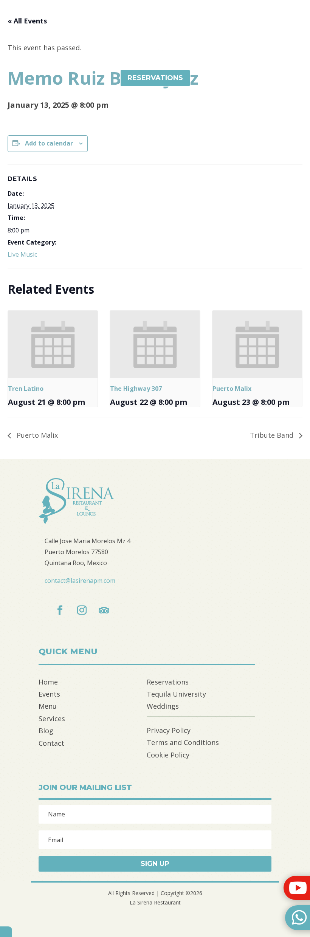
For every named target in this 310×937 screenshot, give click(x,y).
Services (52, 718)
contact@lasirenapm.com (80, 580)
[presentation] (53, 344)
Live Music (22, 254)
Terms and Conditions (183, 742)
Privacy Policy (169, 730)
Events (49, 693)
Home (48, 681)
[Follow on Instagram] (82, 610)
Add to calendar (49, 143)
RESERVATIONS (155, 78)
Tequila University (176, 693)
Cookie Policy (168, 754)
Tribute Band (272, 435)
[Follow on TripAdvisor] (104, 610)
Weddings (163, 706)
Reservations (168, 681)
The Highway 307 (136, 388)
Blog (46, 730)
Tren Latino (25, 388)
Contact (51, 743)
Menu (48, 706)
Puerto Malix (231, 388)
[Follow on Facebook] (60, 610)
